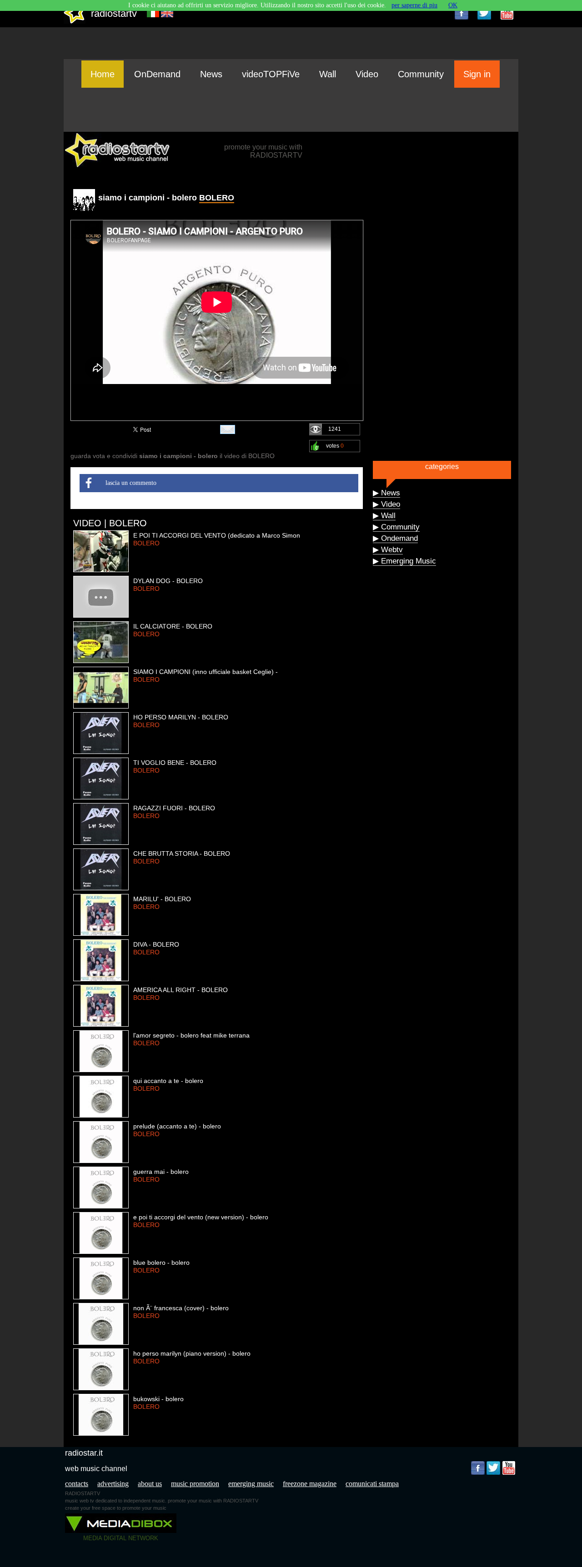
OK (452, 5)
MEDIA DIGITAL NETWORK (120, 1538)
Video (367, 74)
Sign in (477, 74)
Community (421, 74)
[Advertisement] (291, 109)
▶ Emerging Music (404, 561)
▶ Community (396, 527)
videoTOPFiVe (271, 74)
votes (335, 446)
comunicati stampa (372, 1483)
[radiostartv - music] (74, 21)
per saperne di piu (414, 5)
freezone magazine (309, 1483)
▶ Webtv (388, 549)
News (211, 74)
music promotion (195, 1483)
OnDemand (157, 74)
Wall (327, 74)
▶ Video (386, 504)
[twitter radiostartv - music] (484, 13)
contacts (76, 1483)
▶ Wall (384, 515)
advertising (113, 1483)
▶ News (386, 493)
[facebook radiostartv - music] (461, 13)
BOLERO (216, 197)
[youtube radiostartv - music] (507, 13)
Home (102, 74)
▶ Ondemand (395, 538)
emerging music (251, 1483)
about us (150, 1483)
